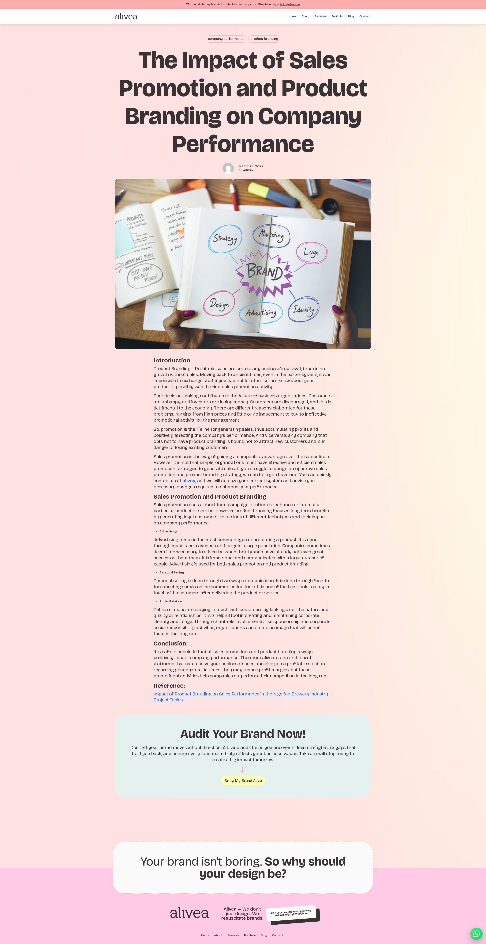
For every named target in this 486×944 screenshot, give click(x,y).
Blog (351, 16)
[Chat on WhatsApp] (476, 933)
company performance (226, 39)
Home (293, 16)
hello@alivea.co (290, 4)
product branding (264, 39)
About (305, 16)
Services (321, 16)
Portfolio (337, 16)
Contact (365, 16)
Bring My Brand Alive (243, 780)
